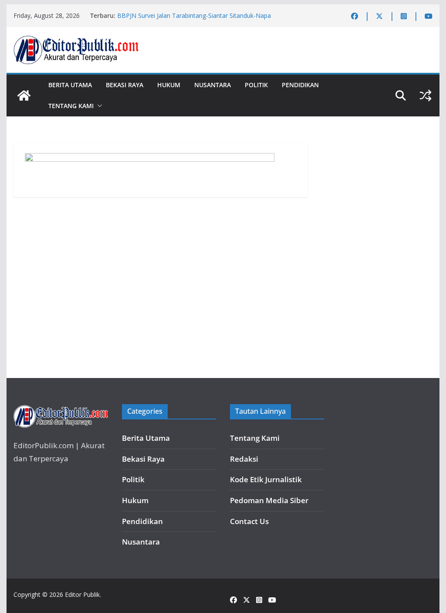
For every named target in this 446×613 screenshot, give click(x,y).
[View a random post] (425, 95)
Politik (256, 85)
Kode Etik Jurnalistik (266, 479)
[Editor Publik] (24, 95)
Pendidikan (300, 85)
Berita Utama (70, 85)
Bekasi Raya (124, 85)
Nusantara (212, 85)
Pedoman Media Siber (269, 500)
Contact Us (249, 521)
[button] (98, 106)
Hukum (168, 85)
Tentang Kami (71, 106)
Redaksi (244, 459)
